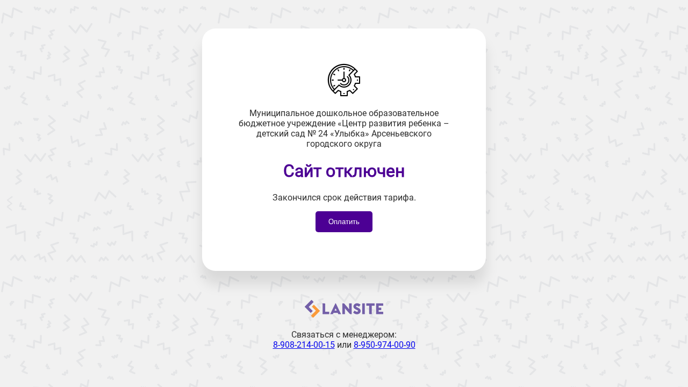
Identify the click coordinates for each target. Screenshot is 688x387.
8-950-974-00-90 (384, 345)
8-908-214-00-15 (304, 345)
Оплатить (344, 222)
